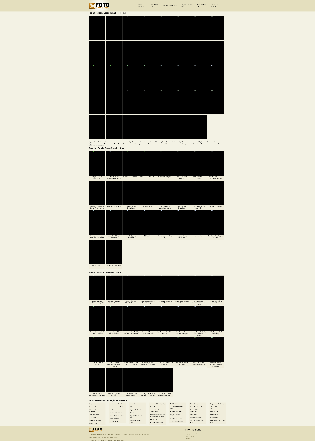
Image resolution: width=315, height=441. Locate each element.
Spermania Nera (114, 418)
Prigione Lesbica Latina (217, 404)
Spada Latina (214, 417)
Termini (188, 434)
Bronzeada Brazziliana (116, 413)
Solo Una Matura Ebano (177, 411)
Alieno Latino (153, 419)
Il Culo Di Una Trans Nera (117, 404)
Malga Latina (133, 407)
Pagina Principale (141, 6)
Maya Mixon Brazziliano (197, 407)
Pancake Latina (93, 423)
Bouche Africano (114, 421)
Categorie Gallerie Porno (186, 6)
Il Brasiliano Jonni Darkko (117, 407)
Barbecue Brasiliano (196, 417)
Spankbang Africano (95, 420)
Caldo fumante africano (200, 144)
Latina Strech (214, 414)
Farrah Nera (133, 404)
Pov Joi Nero (214, 411)
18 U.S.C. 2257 (190, 436)
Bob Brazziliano (114, 410)
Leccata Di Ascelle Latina (117, 416)
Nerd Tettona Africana (176, 422)
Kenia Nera (193, 414)
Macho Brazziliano (94, 404)
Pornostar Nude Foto (202, 6)
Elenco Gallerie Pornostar (215, 6)
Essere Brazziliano (155, 407)
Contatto (188, 438)
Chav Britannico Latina (176, 419)
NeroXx (132, 413)
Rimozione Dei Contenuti (192, 433)
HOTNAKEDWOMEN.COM (170, 6)
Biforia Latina (194, 404)
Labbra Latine (93, 407)
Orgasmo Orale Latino (136, 410)
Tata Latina (92, 417)
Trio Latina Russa (94, 414)
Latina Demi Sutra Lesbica (157, 404)
